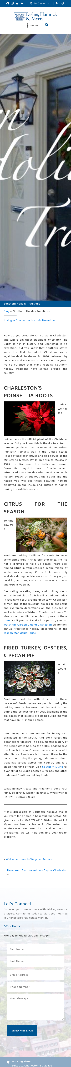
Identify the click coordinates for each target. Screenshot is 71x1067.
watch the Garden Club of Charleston (28, 625)
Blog (6, 311)
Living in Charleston (17, 320)
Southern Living (52, 767)
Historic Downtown (44, 320)
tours (7, 620)
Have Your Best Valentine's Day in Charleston (37, 870)
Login (62, 3)
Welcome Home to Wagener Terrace (29, 859)
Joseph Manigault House (20, 633)
